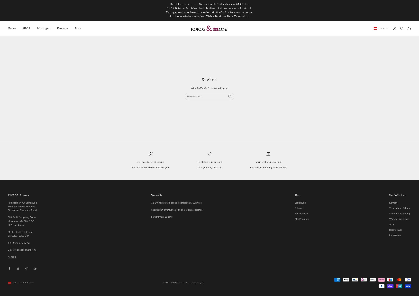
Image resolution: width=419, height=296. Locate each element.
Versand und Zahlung (400, 208)
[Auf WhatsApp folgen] (35, 268)
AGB (391, 224)
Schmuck (299, 208)
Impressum (395, 235)
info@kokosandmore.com (23, 249)
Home (12, 28)
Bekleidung (300, 202)
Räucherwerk (301, 213)
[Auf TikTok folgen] (26, 268)
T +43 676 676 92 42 (18, 242)
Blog (78, 28)
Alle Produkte (302, 219)
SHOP (26, 28)
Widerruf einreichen (399, 219)
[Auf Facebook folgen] (9, 268)
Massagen (44, 28)
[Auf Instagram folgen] (18, 268)
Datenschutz (395, 229)
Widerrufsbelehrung (399, 213)
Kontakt (62, 28)
